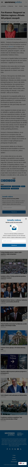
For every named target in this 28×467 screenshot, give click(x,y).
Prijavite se (14, 245)
